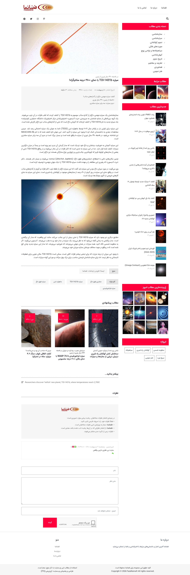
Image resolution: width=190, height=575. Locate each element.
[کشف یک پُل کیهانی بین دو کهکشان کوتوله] (161, 203)
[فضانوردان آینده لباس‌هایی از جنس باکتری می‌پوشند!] (161, 170)
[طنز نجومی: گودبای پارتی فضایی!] (163, 92)
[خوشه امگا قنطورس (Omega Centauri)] (161, 270)
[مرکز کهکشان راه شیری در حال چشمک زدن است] (151, 298)
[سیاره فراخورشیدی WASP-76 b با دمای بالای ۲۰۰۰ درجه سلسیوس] (128, 92)
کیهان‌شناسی (157, 55)
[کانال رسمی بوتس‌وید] (24, 19)
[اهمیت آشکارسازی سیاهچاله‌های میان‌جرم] (163, 312)
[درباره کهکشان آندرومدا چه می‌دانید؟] (139, 327)
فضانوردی (158, 67)
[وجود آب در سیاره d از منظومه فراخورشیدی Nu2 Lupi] (151, 92)
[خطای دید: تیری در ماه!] (151, 312)
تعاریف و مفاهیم (155, 63)
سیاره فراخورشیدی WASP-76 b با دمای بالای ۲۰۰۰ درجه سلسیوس (70, 358)
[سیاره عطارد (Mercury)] (139, 298)
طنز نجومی (157, 71)
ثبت (50, 522)
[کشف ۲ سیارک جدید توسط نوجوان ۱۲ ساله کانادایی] (161, 187)
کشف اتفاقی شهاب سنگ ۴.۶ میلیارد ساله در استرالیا (39, 355)
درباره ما (154, 8)
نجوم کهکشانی (156, 42)
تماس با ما (142, 8)
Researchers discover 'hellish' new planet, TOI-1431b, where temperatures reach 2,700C (61, 382)
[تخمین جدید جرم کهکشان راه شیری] (128, 298)
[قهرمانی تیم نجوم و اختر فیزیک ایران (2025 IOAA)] (161, 254)
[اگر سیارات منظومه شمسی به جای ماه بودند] (151, 327)
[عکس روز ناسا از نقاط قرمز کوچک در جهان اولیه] (161, 153)
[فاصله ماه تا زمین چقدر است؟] (163, 298)
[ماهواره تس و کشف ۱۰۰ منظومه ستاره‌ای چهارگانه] (139, 92)
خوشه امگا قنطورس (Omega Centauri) (139, 265)
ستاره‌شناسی (157, 34)
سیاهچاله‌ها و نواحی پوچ (151, 50)
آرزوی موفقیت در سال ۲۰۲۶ (144, 131)
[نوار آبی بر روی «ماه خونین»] (161, 237)
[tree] (145, 52)
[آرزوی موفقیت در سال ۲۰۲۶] (161, 137)
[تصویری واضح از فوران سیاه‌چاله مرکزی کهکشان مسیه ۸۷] (161, 220)
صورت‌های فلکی (155, 46)
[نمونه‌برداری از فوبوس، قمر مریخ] (128, 327)
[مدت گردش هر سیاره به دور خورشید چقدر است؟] (128, 312)
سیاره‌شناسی (157, 38)
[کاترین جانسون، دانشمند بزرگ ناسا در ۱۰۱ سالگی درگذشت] (163, 327)
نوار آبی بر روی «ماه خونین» (144, 232)
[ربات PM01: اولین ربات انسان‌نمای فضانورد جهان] (161, 120)
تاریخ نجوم (157, 59)
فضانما (164, 8)
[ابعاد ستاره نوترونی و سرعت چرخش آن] (139, 312)
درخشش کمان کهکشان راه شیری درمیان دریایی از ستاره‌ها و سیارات (104, 355)
